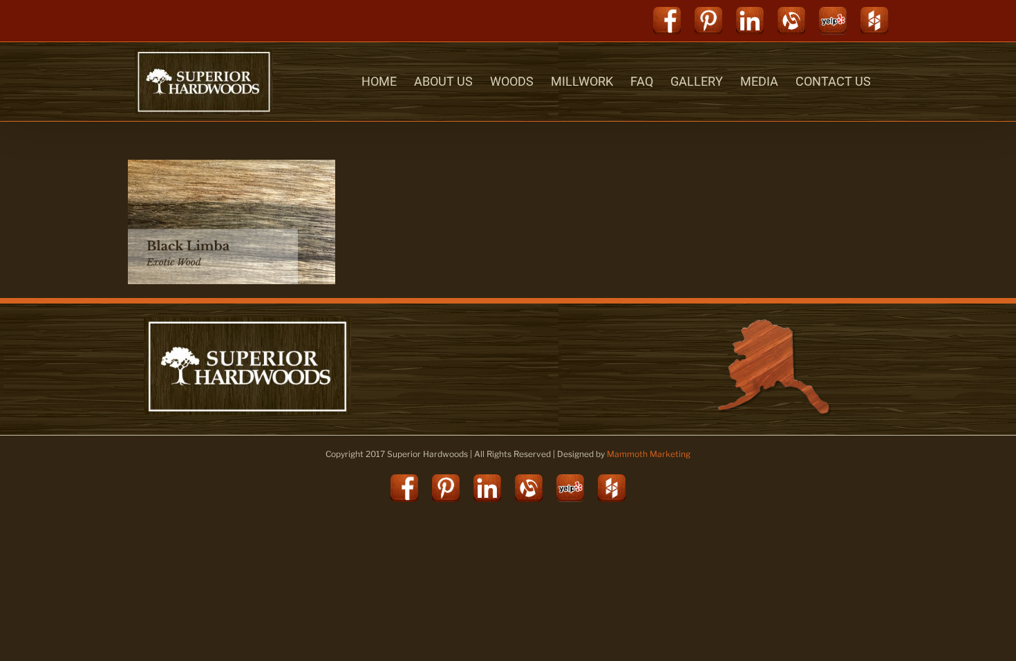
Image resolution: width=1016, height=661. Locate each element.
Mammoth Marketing (648, 454)
